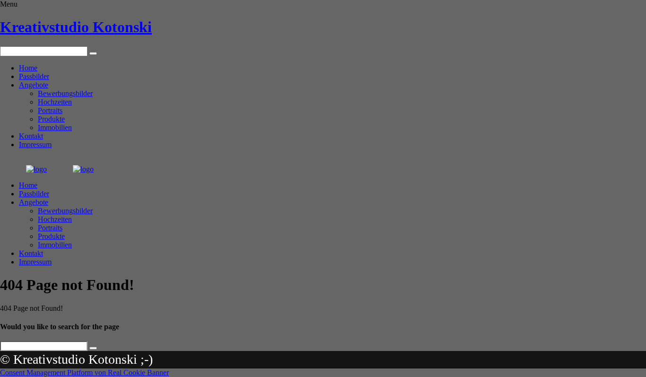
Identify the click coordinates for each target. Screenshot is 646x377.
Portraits (50, 110)
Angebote (33, 85)
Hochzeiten (55, 102)
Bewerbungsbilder (65, 93)
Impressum (35, 144)
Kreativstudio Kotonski (76, 26)
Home (28, 68)
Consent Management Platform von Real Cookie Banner (84, 372)
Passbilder (34, 76)
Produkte (51, 119)
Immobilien (55, 127)
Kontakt (31, 136)
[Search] (93, 53)
